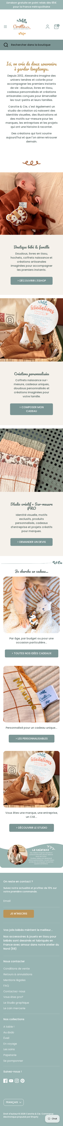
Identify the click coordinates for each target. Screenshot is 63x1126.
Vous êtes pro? (13, 997)
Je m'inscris (18, 914)
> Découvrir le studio (31, 828)
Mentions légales (14, 980)
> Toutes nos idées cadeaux (32, 653)
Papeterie (9, 1055)
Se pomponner (13, 1061)
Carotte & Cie (33, 1113)
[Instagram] (17, 1081)
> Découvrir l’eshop (31, 281)
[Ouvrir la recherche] (6, 44)
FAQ (6, 986)
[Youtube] (11, 1081)
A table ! (8, 1027)
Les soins (9, 1049)
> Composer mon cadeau (31, 409)
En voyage (10, 1044)
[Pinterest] (22, 1081)
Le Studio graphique (16, 1003)
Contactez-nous (14, 991)
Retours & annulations (17, 974)
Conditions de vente (16, 969)
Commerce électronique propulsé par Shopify (28, 1115)
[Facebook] (5, 1081)
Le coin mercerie (14, 1008)
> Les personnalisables (31, 738)
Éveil (6, 1038)
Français (12, 1102)
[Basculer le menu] (5, 26)
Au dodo (8, 1032)
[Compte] (47, 25)
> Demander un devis (31, 542)
